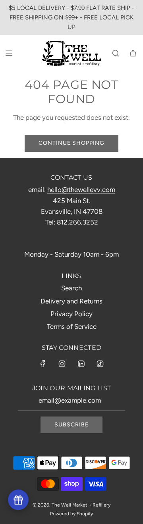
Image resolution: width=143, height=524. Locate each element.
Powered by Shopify (71, 513)
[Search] (115, 53)
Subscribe (71, 424)
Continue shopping (71, 143)
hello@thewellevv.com (81, 190)
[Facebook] (43, 363)
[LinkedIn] (81, 363)
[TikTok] (100, 363)
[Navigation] (8, 53)
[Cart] (133, 53)
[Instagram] (62, 363)
